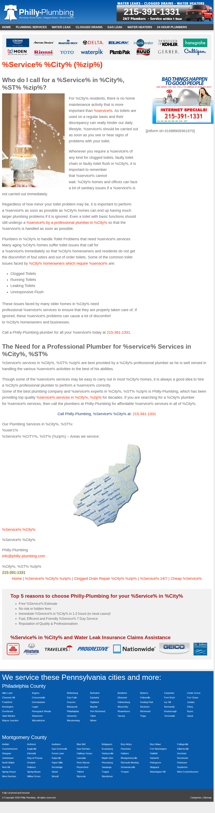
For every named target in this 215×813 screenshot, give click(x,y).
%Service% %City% (18, 529)
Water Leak (61, 27)
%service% (103, 111)
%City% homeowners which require (59, 263)
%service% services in (55, 397)
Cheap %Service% (186, 578)
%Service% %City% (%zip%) (52, 64)
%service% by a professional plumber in (60, 222)
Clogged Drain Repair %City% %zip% (105, 578)
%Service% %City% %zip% (48, 578)
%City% (100, 222)
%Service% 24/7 (153, 578)
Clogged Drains (89, 27)
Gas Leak (114, 27)
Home (6, 27)
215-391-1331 (152, 11)
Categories (195, 797)
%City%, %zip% (88, 397)
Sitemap (207, 797)
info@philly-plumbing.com (23, 556)
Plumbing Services (31, 27)
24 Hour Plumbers (172, 27)
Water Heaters (139, 27)
